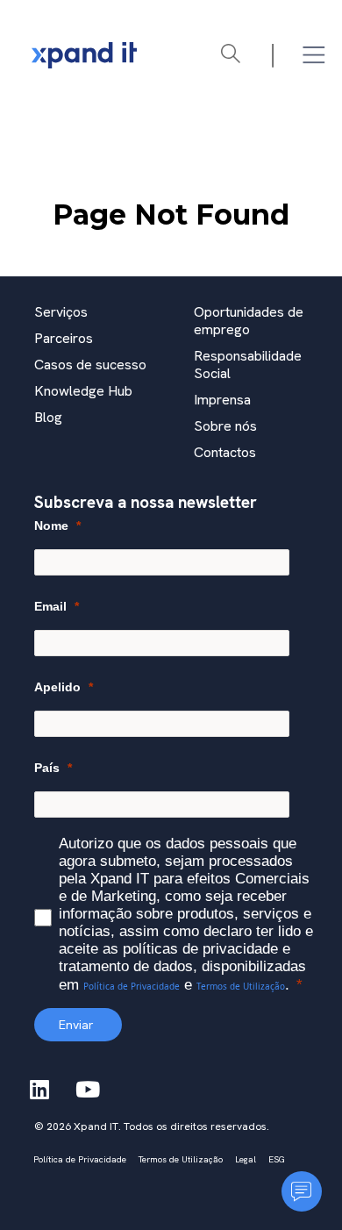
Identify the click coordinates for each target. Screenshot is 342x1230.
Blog (48, 417)
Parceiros (63, 338)
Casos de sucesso (90, 364)
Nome (51, 525)
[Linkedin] (39, 1090)
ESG (276, 1159)
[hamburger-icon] (313, 56)
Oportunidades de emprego (248, 321)
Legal (245, 1159)
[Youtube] (88, 1090)
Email (50, 606)
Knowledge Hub (83, 391)
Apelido (57, 687)
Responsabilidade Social (248, 365)
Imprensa (222, 399)
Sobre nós (225, 426)
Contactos (225, 452)
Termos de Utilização (240, 986)
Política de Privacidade (131, 986)
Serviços (61, 312)
